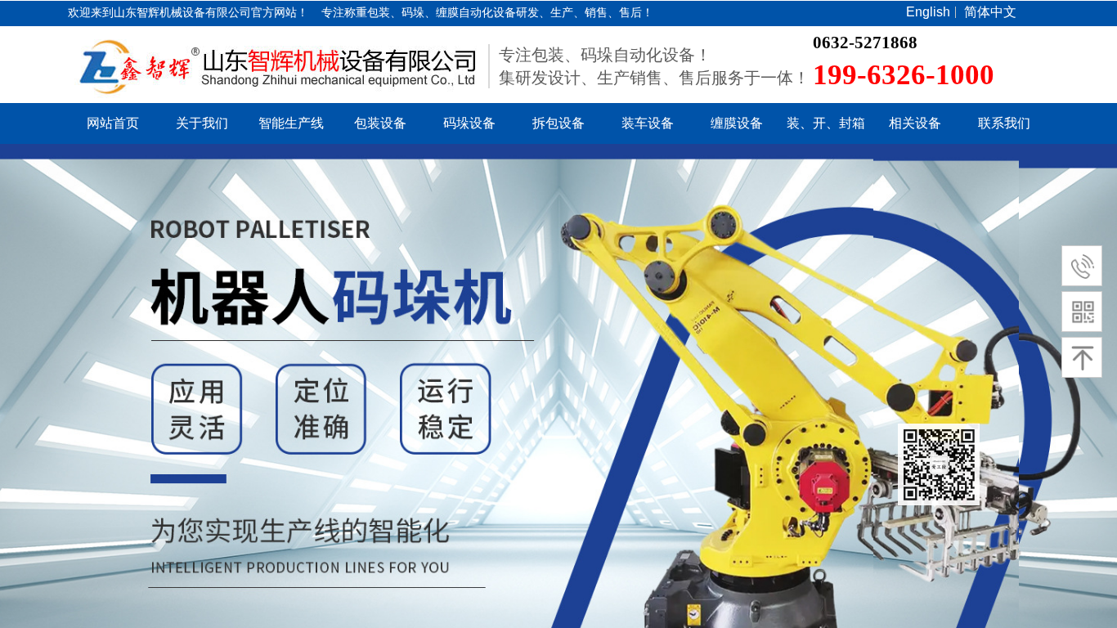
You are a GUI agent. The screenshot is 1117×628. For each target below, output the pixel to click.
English (928, 12)
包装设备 (380, 123)
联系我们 (1004, 123)
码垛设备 (469, 123)
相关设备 (915, 123)
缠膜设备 (737, 123)
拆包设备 (558, 123)
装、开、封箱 (826, 123)
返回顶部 (939, 464)
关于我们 (202, 123)
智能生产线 (291, 123)
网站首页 (113, 123)
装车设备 (647, 123)
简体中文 (990, 12)
